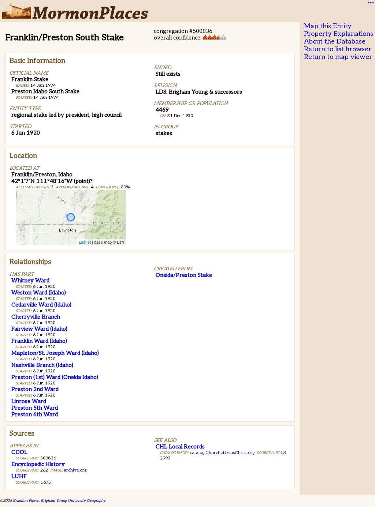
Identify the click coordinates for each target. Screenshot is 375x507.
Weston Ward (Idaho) (38, 292)
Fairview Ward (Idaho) (39, 329)
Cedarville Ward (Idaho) (41, 304)
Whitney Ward (30, 280)
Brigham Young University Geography (73, 500)
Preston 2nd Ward (35, 389)
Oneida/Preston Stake (184, 275)
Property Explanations (338, 34)
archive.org (75, 470)
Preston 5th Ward (34, 408)
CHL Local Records (180, 446)
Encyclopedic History (38, 464)
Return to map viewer (338, 57)
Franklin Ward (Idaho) (39, 341)
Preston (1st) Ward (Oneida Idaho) (54, 377)
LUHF (19, 476)
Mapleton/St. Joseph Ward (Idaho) (55, 353)
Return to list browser (337, 49)
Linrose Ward (28, 401)
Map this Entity (328, 26)
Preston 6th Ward (34, 414)
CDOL (19, 452)
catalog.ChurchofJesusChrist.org (222, 452)
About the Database (334, 41)
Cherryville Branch (35, 316)
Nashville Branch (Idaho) (42, 365)
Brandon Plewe (26, 500)
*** (370, 4)
